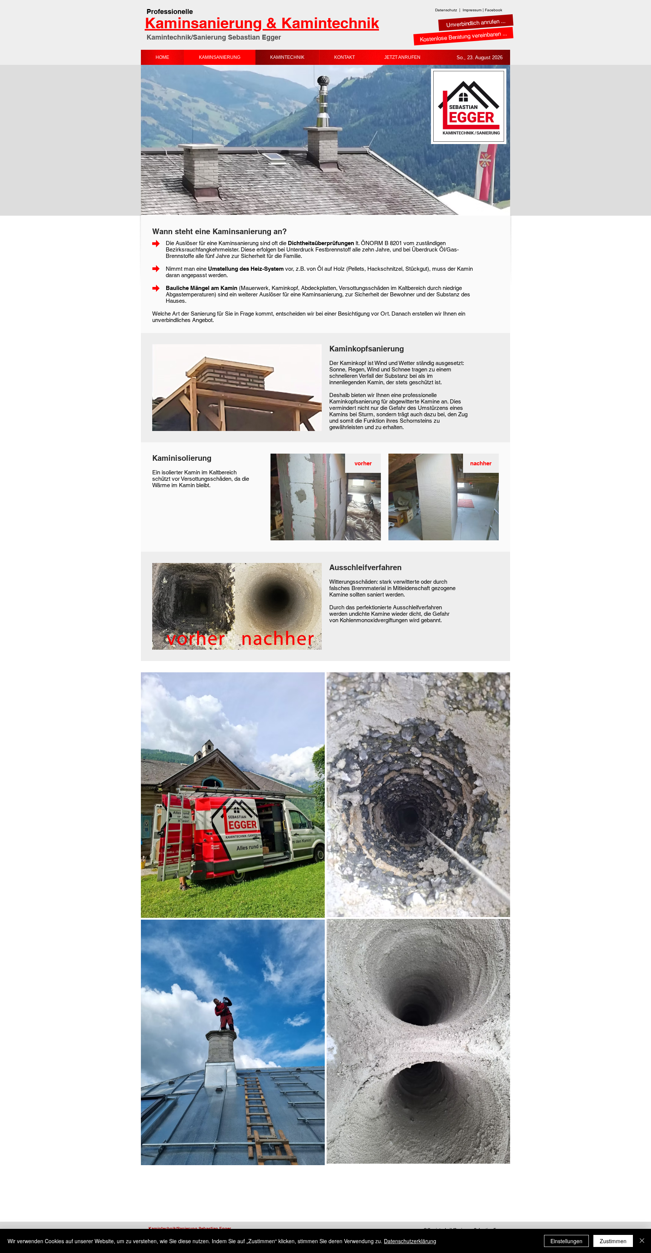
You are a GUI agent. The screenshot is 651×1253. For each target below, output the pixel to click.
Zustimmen (613, 1241)
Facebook (493, 10)
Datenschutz (446, 10)
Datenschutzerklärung (410, 1241)
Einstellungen (566, 1241)
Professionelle (170, 11)
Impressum (472, 10)
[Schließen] (641, 1241)
